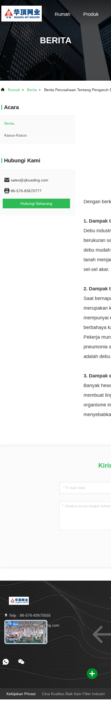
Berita (32, 90)
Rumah (62, 14)
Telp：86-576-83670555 (29, 615)
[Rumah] (21, 13)
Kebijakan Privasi (21, 694)
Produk (91, 14)
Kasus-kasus (15, 135)
